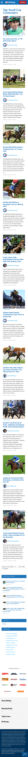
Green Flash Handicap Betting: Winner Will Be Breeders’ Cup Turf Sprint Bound (13, 94)
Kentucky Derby (10, 642)
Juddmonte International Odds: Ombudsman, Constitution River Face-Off (13, 480)
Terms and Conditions (9, 750)
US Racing (10, 748)
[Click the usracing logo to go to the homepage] (10, 2)
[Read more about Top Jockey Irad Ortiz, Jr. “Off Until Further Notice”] (14, 25)
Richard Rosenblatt (14, 265)
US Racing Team (13, 45)
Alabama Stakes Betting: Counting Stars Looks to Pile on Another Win (13, 315)
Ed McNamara (12, 375)
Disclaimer (16, 750)
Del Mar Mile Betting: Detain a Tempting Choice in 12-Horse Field (13, 149)
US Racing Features (11, 636)
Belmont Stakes (10, 654)
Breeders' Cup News (8, 35)
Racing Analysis (10, 638)
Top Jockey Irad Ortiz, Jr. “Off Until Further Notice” (12, 40)
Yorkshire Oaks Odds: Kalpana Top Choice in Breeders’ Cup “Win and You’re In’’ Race (13, 370)
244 (8, 566)
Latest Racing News (18, 35)
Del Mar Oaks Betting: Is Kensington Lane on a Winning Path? (13, 204)
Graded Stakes (6, 88)
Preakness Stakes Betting (11, 751)
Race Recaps (9, 649)
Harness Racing (10, 647)
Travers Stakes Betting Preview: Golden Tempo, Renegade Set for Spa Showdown (14, 535)
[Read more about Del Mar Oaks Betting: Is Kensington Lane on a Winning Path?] (14, 188)
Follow (4, 624)
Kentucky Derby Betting (9, 753)
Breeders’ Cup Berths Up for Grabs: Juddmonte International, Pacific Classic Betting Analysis (13, 425)
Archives (5, 568)
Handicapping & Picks (12, 640)
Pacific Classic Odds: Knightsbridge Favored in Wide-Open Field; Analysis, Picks (13, 259)
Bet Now (22, 2)
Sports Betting (10, 652)
